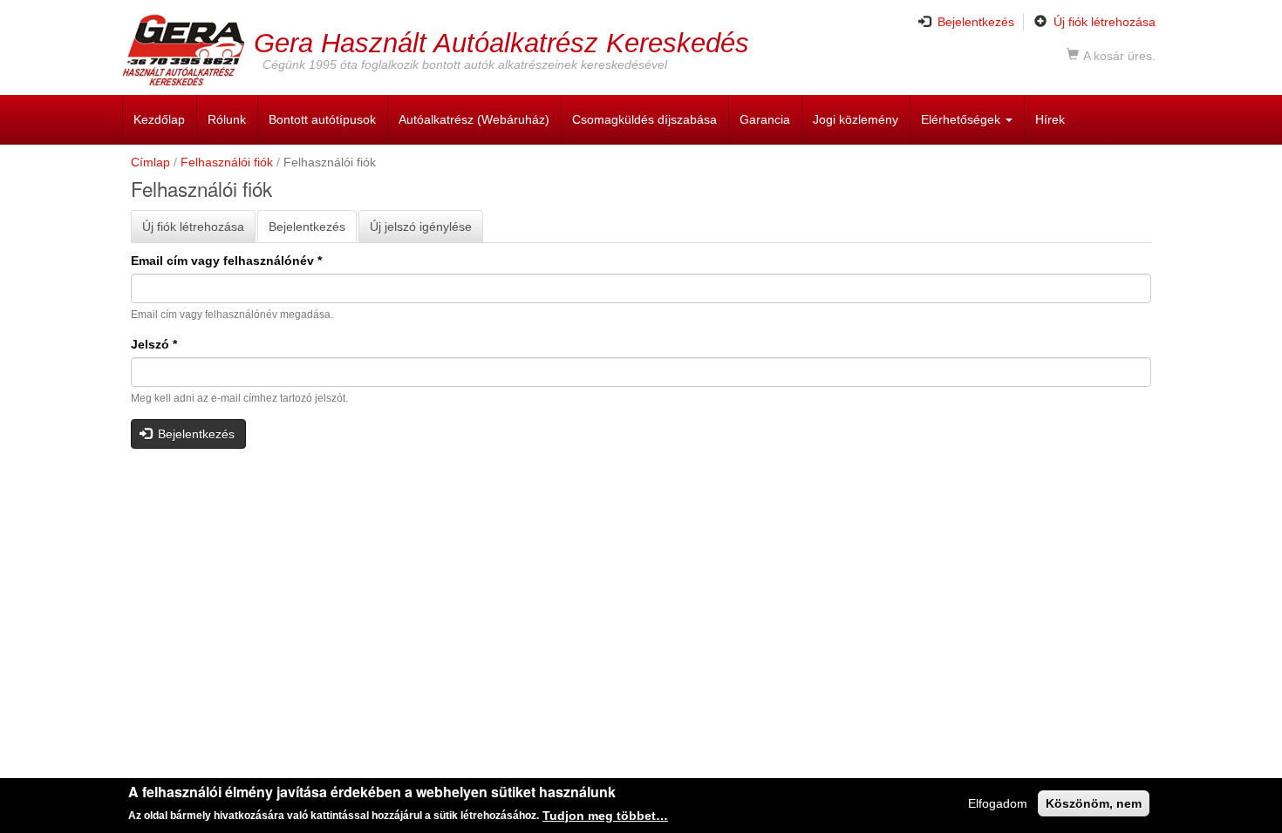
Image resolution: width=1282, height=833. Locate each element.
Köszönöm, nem (1094, 803)
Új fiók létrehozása (1105, 22)
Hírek (1050, 119)
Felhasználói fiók (227, 162)
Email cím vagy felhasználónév (226, 261)
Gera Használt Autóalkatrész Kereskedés (501, 42)
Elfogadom (997, 803)
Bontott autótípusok (322, 119)
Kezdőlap (159, 119)
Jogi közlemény (855, 119)
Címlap (150, 162)
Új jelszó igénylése (421, 227)
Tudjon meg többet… (605, 815)
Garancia (765, 119)
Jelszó (154, 344)
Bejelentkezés (976, 22)
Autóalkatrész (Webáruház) (474, 119)
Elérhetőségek (962, 119)
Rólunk (227, 119)
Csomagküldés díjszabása (644, 119)
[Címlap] (188, 49)
